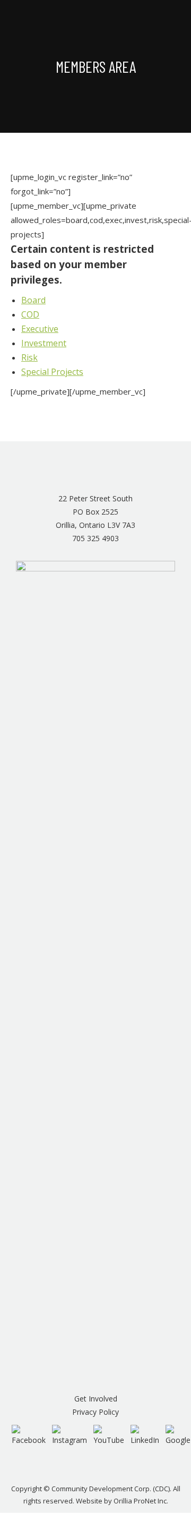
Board (33, 300)
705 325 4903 (95, 538)
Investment (43, 343)
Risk (29, 357)
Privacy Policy (95, 1412)
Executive (39, 329)
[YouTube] (108, 1435)
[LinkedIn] (144, 1435)
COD (30, 314)
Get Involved (95, 1399)
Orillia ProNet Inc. (141, 1501)
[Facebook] (29, 1435)
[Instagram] (69, 1435)
